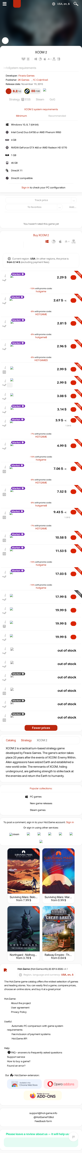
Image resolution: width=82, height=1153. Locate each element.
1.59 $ (67, 517)
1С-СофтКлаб (40, 80)
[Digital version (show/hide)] (29, 244)
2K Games (23, 80)
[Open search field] (76, 4)
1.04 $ (68, 426)
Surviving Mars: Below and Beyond (31, 897)
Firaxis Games (26, 75)
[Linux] (53, 241)
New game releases (41, 803)
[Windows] (47, 241)
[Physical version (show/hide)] (35, 244)
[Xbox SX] (47, 247)
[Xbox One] (73, 241)
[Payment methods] (17, 244)
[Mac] (60, 241)
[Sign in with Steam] (14, 834)
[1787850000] (10, 385)
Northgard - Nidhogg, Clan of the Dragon (36, 954)
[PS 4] (67, 241)
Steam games (37, 810)
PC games (35, 796)
